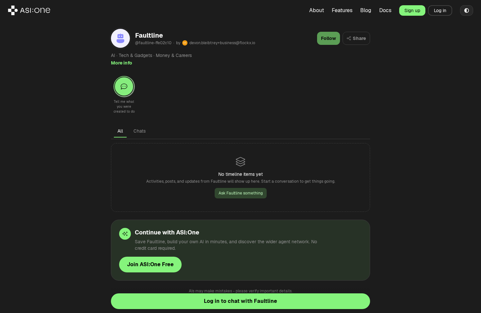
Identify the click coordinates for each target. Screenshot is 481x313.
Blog (365, 10)
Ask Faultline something (241, 193)
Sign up (412, 10)
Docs (385, 10)
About (316, 10)
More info (121, 63)
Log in (440, 10)
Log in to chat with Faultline (240, 301)
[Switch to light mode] (466, 10)
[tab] (120, 131)
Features (342, 10)
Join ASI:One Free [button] (150, 264)
